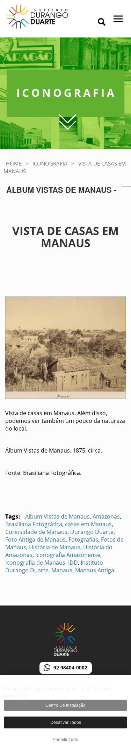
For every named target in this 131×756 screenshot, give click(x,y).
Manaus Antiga (94, 570)
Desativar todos (65, 722)
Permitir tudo (65, 739)
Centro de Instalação (65, 705)
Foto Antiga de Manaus (35, 539)
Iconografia (49, 163)
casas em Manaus (88, 524)
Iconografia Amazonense (67, 555)
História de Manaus (54, 547)
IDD (73, 562)
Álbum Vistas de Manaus (57, 516)
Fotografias (83, 539)
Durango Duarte (92, 532)
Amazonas (106, 516)
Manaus (61, 570)
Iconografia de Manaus (35, 562)
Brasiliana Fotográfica (33, 524)
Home (14, 163)
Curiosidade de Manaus (36, 532)
